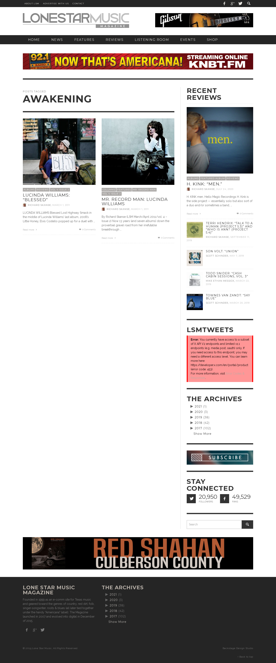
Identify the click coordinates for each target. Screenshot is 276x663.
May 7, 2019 (237, 255)
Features (124, 189)
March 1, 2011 (61, 205)
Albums (29, 189)
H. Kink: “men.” (204, 183)
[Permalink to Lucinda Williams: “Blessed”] (59, 154)
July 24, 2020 (224, 189)
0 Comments (89, 229)
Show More (203, 434)
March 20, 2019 (240, 302)
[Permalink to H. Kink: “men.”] (220, 140)
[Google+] (232, 3)
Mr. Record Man (144, 189)
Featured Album (213, 178)
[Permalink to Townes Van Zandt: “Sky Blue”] (195, 301)
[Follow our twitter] (191, 498)
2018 (198, 423)
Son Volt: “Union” (222, 251)
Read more (29, 229)
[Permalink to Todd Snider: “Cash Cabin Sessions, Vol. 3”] (195, 279)
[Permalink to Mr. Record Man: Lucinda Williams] (138, 154)
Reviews (43, 189)
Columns (108, 189)
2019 (198, 417)
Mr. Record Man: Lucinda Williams (135, 201)
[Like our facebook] (224, 498)
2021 (198, 406)
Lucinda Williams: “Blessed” (46, 197)
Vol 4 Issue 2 (60, 189)
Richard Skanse (39, 205)
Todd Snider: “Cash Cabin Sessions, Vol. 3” (227, 275)
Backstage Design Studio (238, 648)
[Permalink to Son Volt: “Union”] (195, 257)
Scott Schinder (217, 255)
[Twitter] (240, 3)
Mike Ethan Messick (220, 280)
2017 (198, 428)
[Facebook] (224, 3)
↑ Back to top (245, 656)
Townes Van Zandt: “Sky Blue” (228, 297)
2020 (199, 412)
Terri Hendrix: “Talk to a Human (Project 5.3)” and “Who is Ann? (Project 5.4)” (229, 227)
